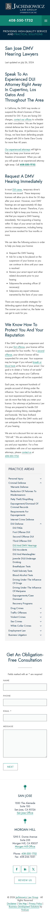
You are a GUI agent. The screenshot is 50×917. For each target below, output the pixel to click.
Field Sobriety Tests (22, 571)
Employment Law (17, 630)
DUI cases (17, 189)
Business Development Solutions (24, 906)
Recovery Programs (22, 603)
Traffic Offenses (19, 612)
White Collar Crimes (21, 625)
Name (6, 680)
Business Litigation (17, 635)
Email (7, 711)
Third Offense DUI (22, 541)
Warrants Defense (19, 487)
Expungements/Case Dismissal (23, 597)
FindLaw (25, 909)
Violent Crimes (18, 617)
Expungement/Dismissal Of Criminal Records (24, 505)
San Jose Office (25, 813)
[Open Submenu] (41, 478)
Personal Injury (15, 478)
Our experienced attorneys (17, 149)
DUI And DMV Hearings (25, 545)
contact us (26, 452)
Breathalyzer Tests (22, 566)
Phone (7, 695)
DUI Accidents (20, 549)
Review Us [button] (25, 880)
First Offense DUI (21, 532)
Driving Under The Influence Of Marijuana (27, 589)
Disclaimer (11, 903)
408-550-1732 (21, 20)
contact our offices (23, 119)
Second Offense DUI (23, 536)
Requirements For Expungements (19, 513)
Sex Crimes (16, 621)
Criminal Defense (17, 483)
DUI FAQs (17, 528)
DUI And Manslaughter (24, 554)
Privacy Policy (35, 903)
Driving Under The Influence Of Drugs (27, 581)
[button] (46, 20)
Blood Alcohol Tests (23, 575)
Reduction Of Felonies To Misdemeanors (23, 493)
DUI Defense (17, 523)
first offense (19, 347)
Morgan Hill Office (25, 846)
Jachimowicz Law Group (27, 897)
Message (8, 726)
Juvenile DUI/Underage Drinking (24, 560)
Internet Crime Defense (22, 519)
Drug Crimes (17, 608)
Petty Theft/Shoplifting (22, 499)
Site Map (22, 903)
